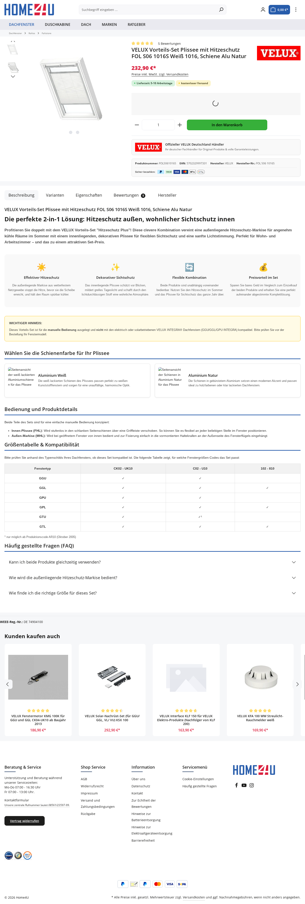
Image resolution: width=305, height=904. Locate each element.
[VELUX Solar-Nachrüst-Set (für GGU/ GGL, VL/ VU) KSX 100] (112, 677)
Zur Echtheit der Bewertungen (144, 803)
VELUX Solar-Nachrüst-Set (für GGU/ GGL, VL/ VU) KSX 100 (112, 718)
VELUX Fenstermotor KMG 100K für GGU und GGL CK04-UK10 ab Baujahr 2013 (38, 720)
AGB (84, 779)
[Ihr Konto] (263, 9)
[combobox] (147, 9)
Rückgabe (88, 814)
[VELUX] (279, 53)
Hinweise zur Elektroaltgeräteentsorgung (152, 830)
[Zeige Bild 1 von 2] (70, 132)
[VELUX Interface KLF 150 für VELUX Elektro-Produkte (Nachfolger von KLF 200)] (186, 677)
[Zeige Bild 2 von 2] (77, 132)
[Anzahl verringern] (137, 125)
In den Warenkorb (227, 124)
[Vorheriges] (13, 41)
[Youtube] (244, 786)
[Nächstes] (13, 76)
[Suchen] (221, 9)
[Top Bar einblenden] (296, 9)
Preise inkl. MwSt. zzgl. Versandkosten (160, 74)
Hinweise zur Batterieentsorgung (146, 817)
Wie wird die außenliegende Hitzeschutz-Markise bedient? (63, 577)
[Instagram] (251, 786)
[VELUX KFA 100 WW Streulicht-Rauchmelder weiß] (260, 677)
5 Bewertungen (169, 43)
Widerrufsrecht (92, 786)
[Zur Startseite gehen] (29, 9)
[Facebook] (237, 786)
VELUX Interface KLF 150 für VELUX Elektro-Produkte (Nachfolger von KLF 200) (186, 720)
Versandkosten (194, 897)
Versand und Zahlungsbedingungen (98, 803)
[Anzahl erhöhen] (180, 125)
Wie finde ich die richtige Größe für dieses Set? (53, 593)
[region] (63, 89)
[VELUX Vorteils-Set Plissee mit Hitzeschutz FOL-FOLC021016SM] (74, 89)
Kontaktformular (37, 802)
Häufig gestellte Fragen (199, 786)
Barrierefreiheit (143, 840)
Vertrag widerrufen (24, 821)
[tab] (21, 195)
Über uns (138, 779)
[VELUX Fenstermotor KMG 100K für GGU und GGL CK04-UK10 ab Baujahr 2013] (38, 677)
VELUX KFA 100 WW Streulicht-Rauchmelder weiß (260, 718)
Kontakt (137, 793)
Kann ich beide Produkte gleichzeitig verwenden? (55, 562)
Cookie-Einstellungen (198, 779)
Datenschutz (141, 786)
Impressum (89, 793)
